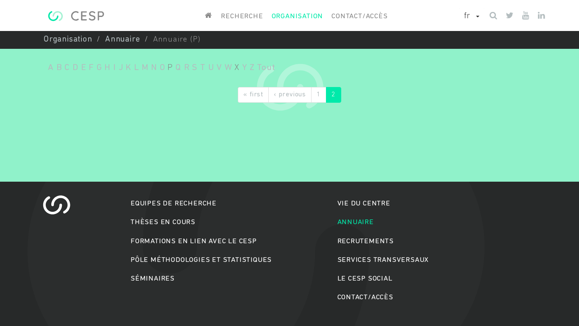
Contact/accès (359, 16)
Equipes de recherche (174, 203)
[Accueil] (76, 16)
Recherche (242, 16)
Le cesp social (364, 278)
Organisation (297, 16)
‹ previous (290, 94)
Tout (266, 67)
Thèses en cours (163, 222)
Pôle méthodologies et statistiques (201, 260)
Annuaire (122, 40)
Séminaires (153, 278)
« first (253, 94)
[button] (471, 16)
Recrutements (365, 241)
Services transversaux (383, 260)
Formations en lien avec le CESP (194, 241)
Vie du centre (363, 203)
